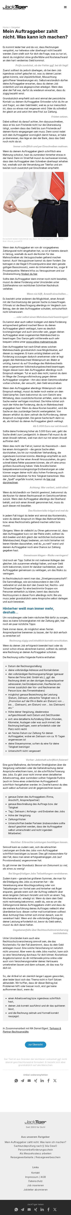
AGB (43, 1177)
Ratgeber (15, 27)
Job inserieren (35, 1185)
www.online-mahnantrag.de (41, 341)
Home (6, 27)
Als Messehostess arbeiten (35, 1153)
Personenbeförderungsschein (35, 1149)
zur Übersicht (35, 1044)
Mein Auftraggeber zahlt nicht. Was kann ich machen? (35, 1142)
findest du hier (29, 274)
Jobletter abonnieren (35, 1189)
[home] (15, 7)
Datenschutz (35, 1181)
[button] (65, 7)
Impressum (31, 1177)
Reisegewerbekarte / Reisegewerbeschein (35, 1157)
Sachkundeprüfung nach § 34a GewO (35, 1145)
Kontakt (35, 1172)
